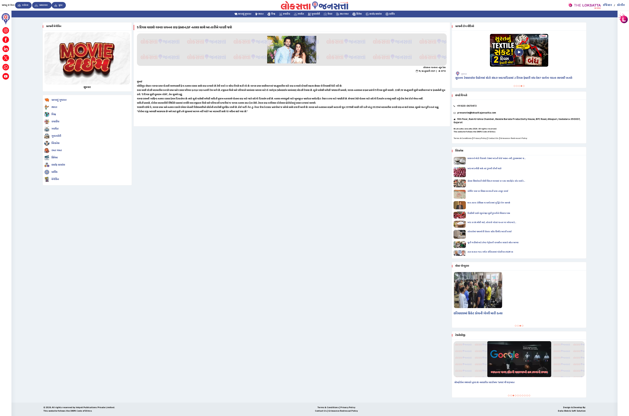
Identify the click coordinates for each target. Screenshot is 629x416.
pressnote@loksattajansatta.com (476, 113)
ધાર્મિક (392, 14)
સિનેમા (359, 14)
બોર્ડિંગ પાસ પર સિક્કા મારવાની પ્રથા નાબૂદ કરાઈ (487, 191)
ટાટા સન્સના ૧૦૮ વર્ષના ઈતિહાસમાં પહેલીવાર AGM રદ (490, 252)
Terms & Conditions (463, 138)
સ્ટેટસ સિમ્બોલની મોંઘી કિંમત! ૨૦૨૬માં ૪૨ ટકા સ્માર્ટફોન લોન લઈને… (496, 181)
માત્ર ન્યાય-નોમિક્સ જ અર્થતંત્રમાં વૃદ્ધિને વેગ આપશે (489, 202)
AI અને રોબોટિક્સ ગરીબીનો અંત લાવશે (472, 382)
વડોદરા (25, 5)
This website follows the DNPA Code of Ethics (475, 131)
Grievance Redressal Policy (343, 411)
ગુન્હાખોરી (315, 14)
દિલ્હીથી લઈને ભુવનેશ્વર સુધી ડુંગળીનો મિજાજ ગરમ (489, 213)
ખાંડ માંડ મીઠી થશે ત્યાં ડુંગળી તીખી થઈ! (484, 168)
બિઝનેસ (55, 143)
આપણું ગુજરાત (244, 14)
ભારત (261, 14)
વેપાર (329, 14)
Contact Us (493, 138)
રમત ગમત (344, 14)
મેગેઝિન (55, 179)
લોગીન (621, 5)
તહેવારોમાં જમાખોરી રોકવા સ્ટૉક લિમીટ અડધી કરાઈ (489, 231)
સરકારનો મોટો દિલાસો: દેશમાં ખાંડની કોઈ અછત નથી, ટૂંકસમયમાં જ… (496, 158)
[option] (292, 49)
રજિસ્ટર (607, 5)
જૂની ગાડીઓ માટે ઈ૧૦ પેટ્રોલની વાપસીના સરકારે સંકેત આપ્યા (493, 242)
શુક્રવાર (87, 87)
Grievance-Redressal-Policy (513, 138)
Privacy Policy (479, 138)
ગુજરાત (464, 74)
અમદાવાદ (43, 5)
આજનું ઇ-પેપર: (8, 5)
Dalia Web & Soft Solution (572, 411)
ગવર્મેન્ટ (300, 14)
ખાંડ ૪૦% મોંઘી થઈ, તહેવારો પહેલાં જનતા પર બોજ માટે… (491, 222)
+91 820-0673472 (467, 106)
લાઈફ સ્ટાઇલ (375, 14)
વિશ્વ (273, 14)
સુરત (60, 5)
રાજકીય (286, 14)
